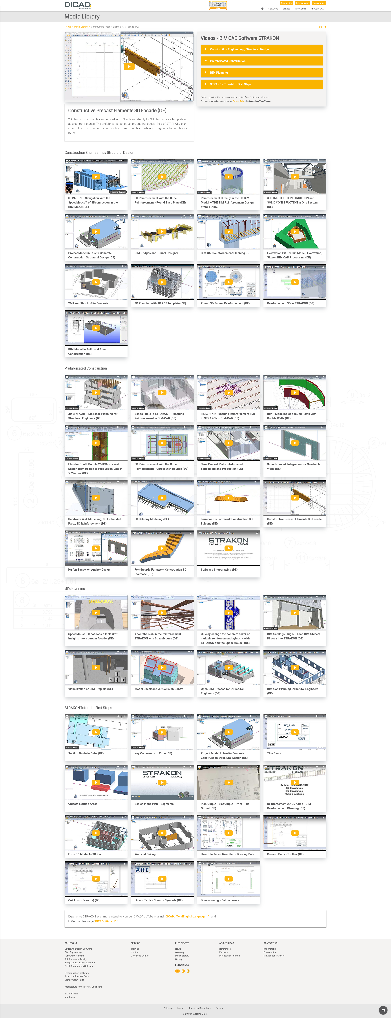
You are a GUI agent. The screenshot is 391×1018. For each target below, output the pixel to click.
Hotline (134, 952)
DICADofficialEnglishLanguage (185, 916)
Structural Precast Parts (77, 976)
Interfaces (70, 997)
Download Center (139, 955)
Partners (223, 952)
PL (325, 26)
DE (320, 26)
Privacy (219, 1008)
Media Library (81, 26)
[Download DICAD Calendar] (218, 6)
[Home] (78, 6)
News (178, 948)
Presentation (319, 3)
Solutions (273, 8)
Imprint (180, 1008)
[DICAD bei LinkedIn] (183, 971)
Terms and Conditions (200, 1008)
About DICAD (317, 8)
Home (68, 26)
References (225, 948)
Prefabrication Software (77, 973)
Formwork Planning (74, 955)
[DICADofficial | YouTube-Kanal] (177, 971)
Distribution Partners (229, 955)
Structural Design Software (78, 948)
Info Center (300, 8)
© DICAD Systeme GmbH (195, 1013)
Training (135, 948)
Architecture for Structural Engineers (83, 986)
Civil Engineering (73, 952)
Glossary (179, 952)
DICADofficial (104, 921)
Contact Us (286, 3)
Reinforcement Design (76, 959)
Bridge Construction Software (80, 962)
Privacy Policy (239, 101)
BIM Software (71, 993)
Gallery (178, 959)
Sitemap (168, 1008)
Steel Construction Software (79, 966)
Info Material (302, 3)
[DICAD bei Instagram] (188, 971)
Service (286, 8)
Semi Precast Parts (74, 980)
